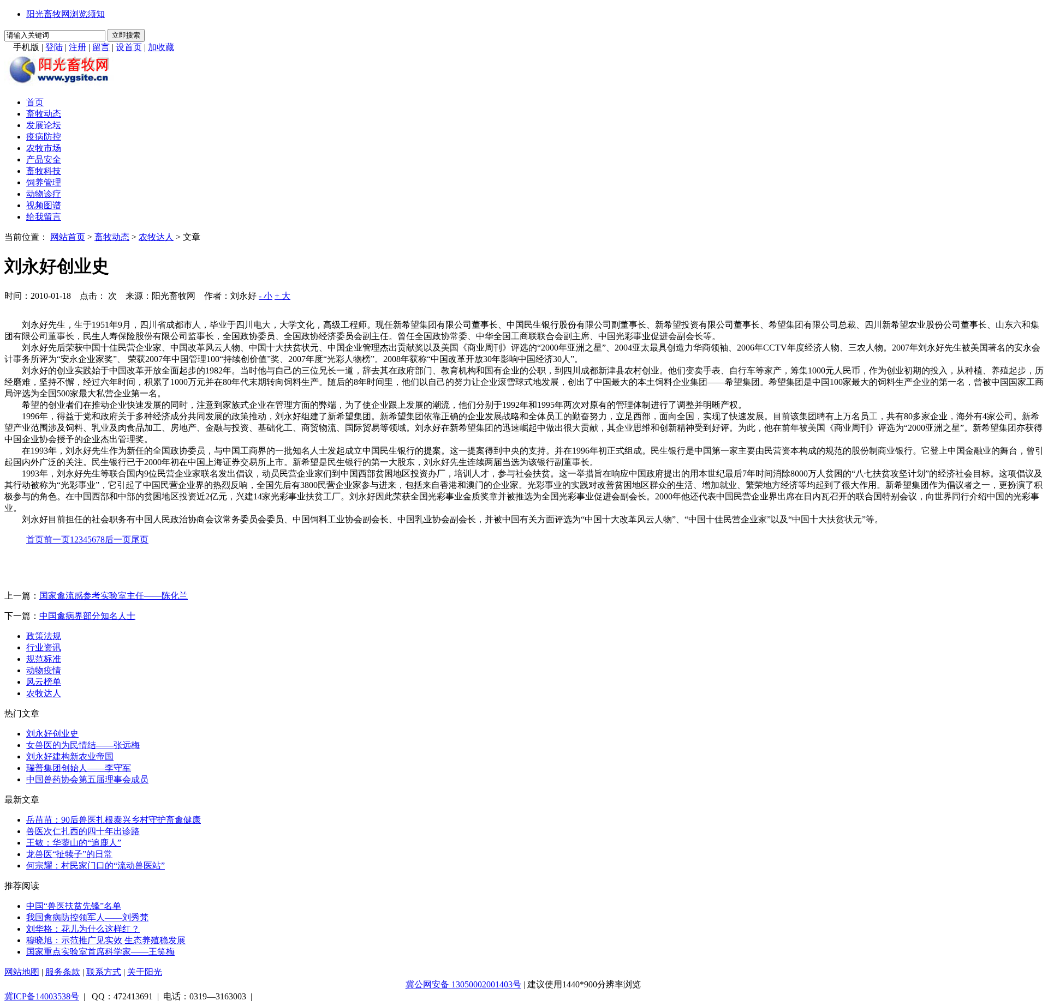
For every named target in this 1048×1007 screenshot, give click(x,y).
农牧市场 (43, 148)
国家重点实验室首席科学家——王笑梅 (100, 951)
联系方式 (103, 971)
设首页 (129, 47)
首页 (35, 102)
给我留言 (43, 216)
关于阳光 (144, 971)
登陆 (54, 47)
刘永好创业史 (52, 733)
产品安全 (43, 159)
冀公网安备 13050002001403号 (463, 984)
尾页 (139, 539)
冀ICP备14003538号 (41, 996)
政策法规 (43, 636)
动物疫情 (43, 670)
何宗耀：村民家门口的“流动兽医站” (95, 865)
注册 (77, 47)
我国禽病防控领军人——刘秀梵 (87, 917)
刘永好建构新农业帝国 (70, 756)
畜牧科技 (43, 171)
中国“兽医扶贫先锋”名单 (73, 905)
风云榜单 (43, 681)
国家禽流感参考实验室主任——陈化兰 (113, 595)
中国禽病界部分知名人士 (87, 615)
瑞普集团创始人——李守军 (78, 768)
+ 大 (282, 295)
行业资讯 (43, 647)
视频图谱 (43, 205)
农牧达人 (156, 237)
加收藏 (161, 47)
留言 (101, 47)
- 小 (265, 295)
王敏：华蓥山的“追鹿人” (73, 842)
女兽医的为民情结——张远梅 (83, 745)
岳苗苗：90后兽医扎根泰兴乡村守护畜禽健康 (113, 819)
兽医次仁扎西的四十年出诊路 (83, 831)
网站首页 (67, 237)
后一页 (118, 539)
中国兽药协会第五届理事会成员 (87, 779)
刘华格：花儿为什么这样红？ (83, 928)
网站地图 (21, 971)
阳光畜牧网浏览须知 (65, 14)
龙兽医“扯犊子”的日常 (69, 854)
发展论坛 (43, 125)
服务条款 (62, 971)
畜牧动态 (43, 113)
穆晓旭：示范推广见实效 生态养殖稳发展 (106, 940)
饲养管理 (43, 182)
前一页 (57, 539)
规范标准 (43, 659)
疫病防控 (43, 136)
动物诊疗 (43, 193)
